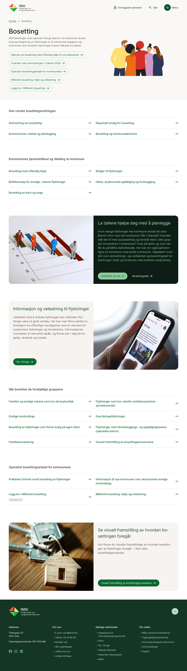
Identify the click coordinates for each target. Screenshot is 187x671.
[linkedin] (21, 651)
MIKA (101, 659)
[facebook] (10, 651)
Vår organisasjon (63, 646)
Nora (100, 640)
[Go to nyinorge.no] (24, 611)
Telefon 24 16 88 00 (65, 637)
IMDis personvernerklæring (156, 632)
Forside (12, 21)
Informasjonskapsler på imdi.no (158, 642)
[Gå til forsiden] (22, 7)
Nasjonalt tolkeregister (110, 654)
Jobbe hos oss (62, 651)
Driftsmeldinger (150, 646)
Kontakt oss (61, 642)
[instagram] (16, 651)
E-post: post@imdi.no (66, 632)
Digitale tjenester (107, 650)
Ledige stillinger (63, 656)
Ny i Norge (104, 645)
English (145, 651)
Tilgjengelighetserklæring (155, 637)
